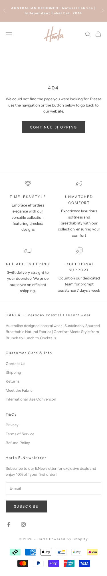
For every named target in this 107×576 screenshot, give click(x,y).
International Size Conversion (31, 399)
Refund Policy (18, 442)
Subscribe (26, 506)
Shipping (13, 372)
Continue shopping (53, 127)
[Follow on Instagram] (23, 524)
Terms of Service (20, 434)
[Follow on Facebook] (8, 524)
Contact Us (15, 363)
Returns (12, 381)
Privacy (12, 424)
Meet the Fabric (19, 390)
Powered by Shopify (68, 539)
